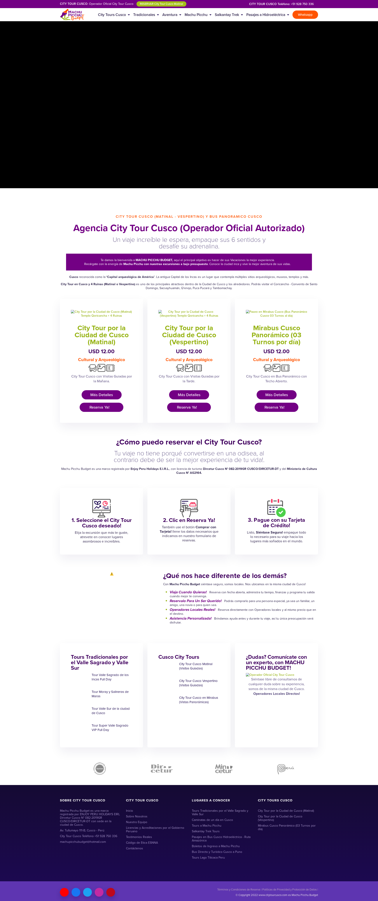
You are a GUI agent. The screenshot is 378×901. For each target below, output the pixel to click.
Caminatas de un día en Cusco (212, 820)
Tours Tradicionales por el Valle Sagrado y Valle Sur (220, 812)
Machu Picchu (196, 14)
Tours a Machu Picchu (206, 825)
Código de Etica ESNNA (142, 842)
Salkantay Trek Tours (206, 831)
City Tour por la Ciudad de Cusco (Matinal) (102, 335)
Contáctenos (134, 848)
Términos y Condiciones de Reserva (238, 889)
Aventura (169, 14)
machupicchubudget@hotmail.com (83, 842)
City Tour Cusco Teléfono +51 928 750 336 (88, 836)
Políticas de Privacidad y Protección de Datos (289, 889)
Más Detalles (101, 395)
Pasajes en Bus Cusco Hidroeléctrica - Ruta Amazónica (221, 839)
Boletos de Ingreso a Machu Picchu (216, 846)
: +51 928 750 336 (281, 4)
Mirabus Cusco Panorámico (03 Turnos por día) (276, 335)
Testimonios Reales (139, 837)
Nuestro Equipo (136, 822)
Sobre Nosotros (136, 816)
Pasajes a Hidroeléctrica (265, 14)
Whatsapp (305, 14)
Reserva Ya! (99, 407)
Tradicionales (144, 14)
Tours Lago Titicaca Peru (208, 857)
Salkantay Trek (227, 14)
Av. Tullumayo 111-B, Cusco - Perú (82, 830)
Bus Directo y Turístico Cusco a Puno (217, 852)
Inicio (129, 810)
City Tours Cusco (112, 14)
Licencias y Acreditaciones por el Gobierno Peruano (155, 829)
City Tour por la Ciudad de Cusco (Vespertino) (189, 335)
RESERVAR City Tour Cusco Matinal (161, 4)
